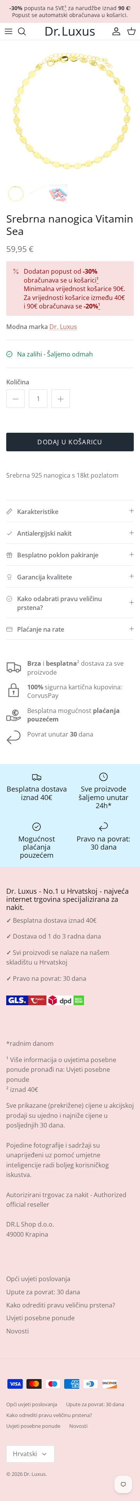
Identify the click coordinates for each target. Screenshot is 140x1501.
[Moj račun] (114, 31)
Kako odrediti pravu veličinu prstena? (60, 1305)
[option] (70, 110)
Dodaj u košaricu (69, 442)
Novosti (17, 1331)
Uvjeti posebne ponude (40, 1318)
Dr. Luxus (63, 326)
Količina (17, 382)
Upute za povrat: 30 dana (43, 1292)
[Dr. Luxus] (70, 31)
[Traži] (25, 31)
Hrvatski (25, 1454)
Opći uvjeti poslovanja (38, 1279)
